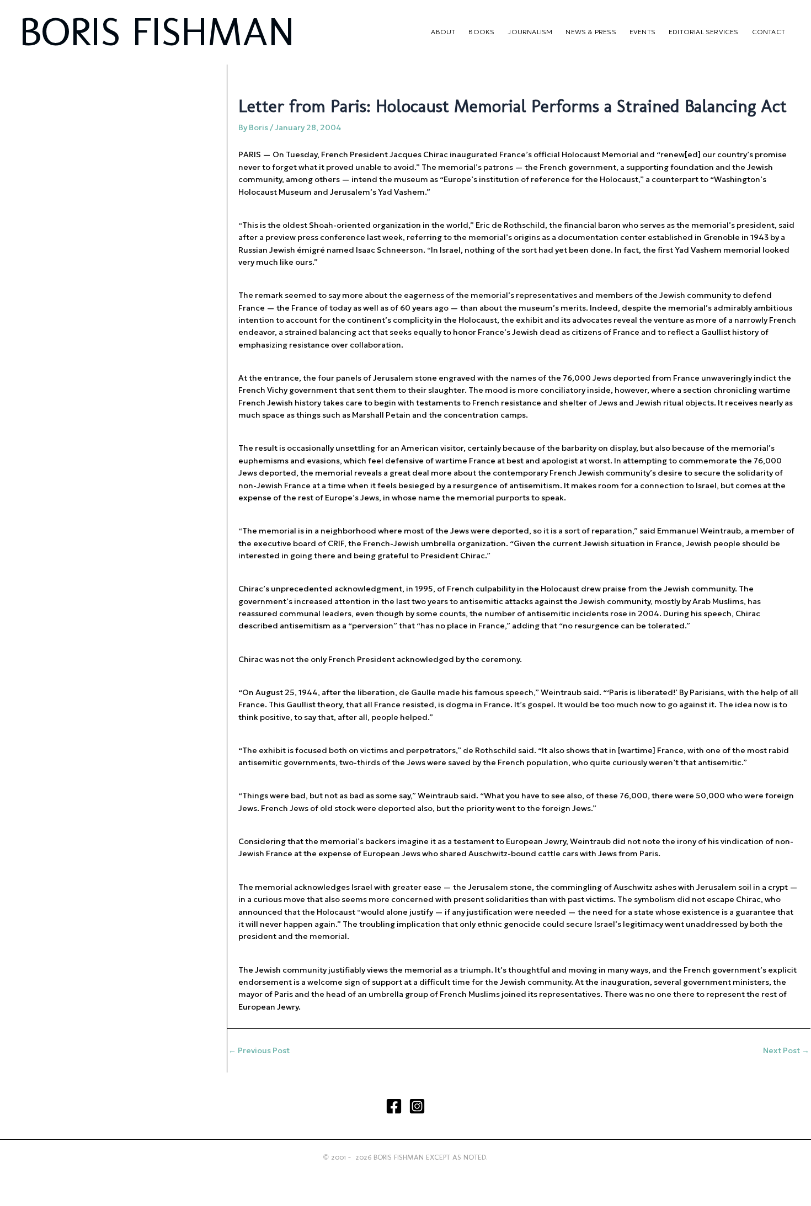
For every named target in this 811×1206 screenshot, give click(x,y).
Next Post (786, 1050)
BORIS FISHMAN (157, 31)
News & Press (590, 32)
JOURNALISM (530, 32)
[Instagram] (417, 1106)
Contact (768, 32)
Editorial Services (704, 32)
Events (642, 32)
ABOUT (443, 32)
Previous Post (259, 1050)
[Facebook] (394, 1106)
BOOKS (481, 32)
